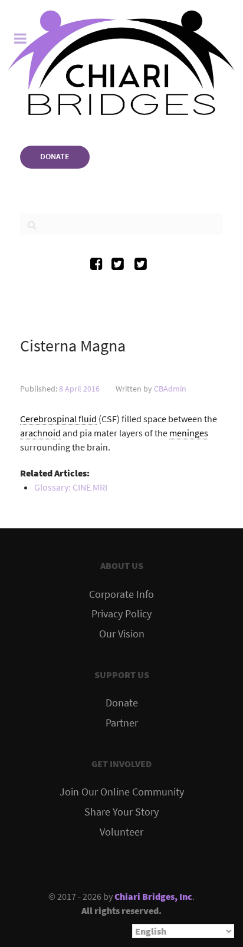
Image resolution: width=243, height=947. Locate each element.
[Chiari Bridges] (121, 63)
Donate (122, 702)
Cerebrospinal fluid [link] (58, 419)
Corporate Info (121, 594)
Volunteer (121, 832)
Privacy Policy (121, 613)
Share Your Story (121, 811)
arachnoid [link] (40, 433)
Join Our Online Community (122, 791)
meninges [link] (188, 433)
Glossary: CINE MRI (70, 487)
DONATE (55, 156)
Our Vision (122, 633)
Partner (122, 722)
